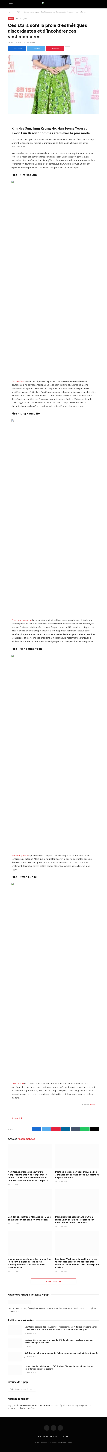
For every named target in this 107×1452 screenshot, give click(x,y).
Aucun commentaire (16, 43)
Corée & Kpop (66, 1443)
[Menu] (11, 4)
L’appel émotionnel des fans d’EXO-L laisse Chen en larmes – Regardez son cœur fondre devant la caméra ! (74, 1220)
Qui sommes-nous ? (47, 1436)
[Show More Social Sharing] (67, 48)
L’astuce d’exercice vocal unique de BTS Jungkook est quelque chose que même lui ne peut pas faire (77, 1175)
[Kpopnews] (53, 4)
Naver (93, 1104)
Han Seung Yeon (19, 855)
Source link (16, 1118)
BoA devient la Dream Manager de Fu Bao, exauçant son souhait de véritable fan (29, 1218)
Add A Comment (53, 1281)
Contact (65, 1436)
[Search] (97, 4)
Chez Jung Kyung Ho (21, 620)
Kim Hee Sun (17, 381)
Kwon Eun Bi (17, 1083)
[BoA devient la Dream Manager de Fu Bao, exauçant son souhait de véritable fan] (30, 1201)
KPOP (11, 19)
